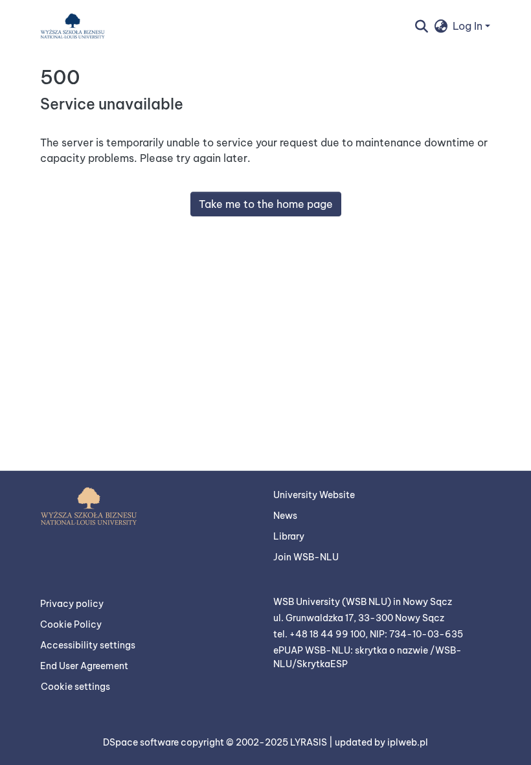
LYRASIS (309, 742)
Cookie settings (75, 686)
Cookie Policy (71, 624)
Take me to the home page (266, 204)
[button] (72, 26)
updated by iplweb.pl (381, 742)
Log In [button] (469, 25)
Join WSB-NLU (306, 557)
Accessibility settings (87, 645)
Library (288, 536)
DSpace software (142, 742)
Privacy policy (72, 604)
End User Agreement (84, 666)
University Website (314, 495)
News (285, 515)
